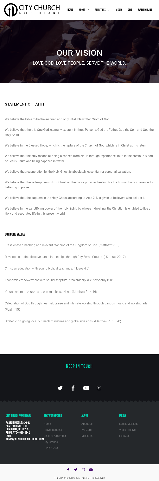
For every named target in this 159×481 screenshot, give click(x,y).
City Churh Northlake (18, 415)
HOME (70, 10)
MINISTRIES (100, 10)
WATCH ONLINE (145, 10)
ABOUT (82, 10)
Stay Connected (53, 415)
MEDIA (119, 10)
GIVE (130, 10)
